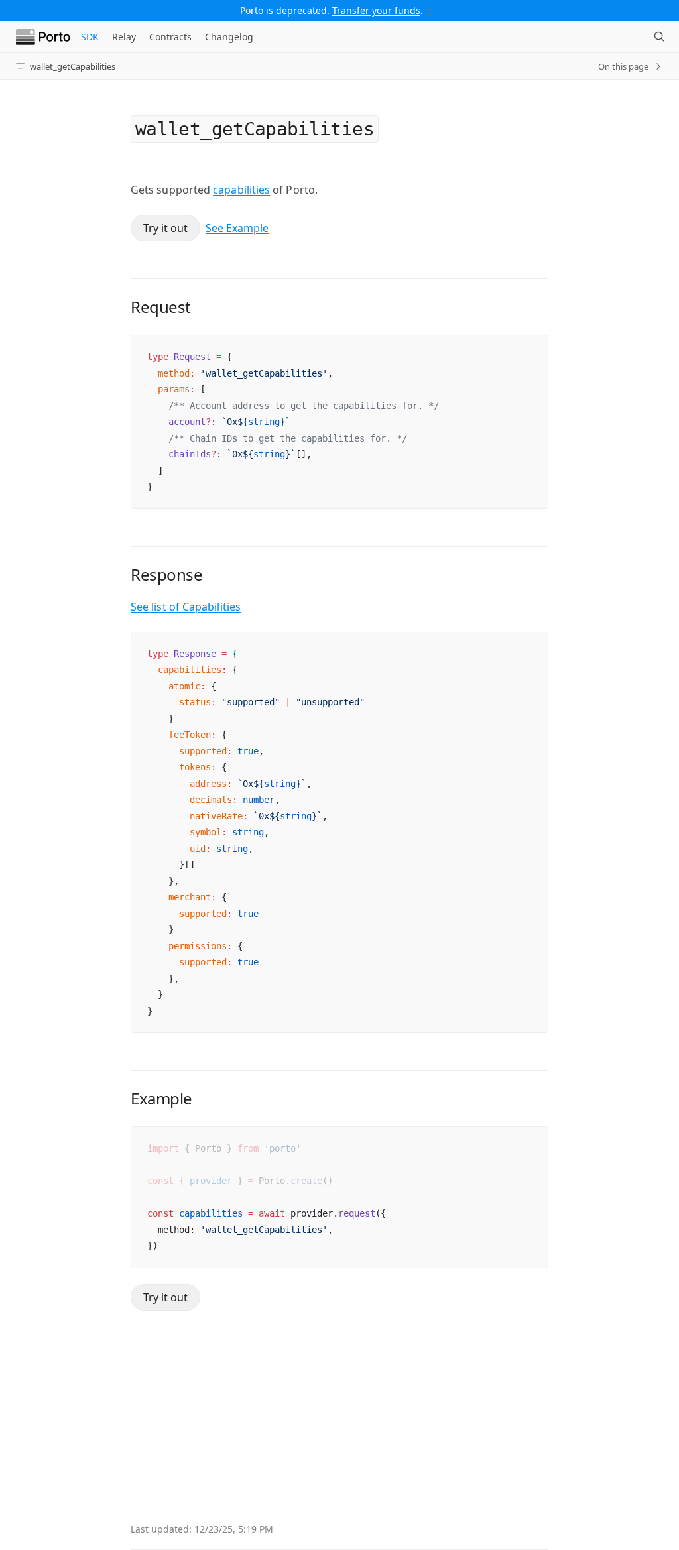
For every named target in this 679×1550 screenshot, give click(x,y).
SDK (90, 36)
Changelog (229, 36)
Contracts (170, 36)
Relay (124, 36)
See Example (237, 228)
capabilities (241, 189)
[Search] (659, 37)
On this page (623, 66)
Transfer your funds (376, 10)
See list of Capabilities (186, 606)
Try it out (165, 228)
